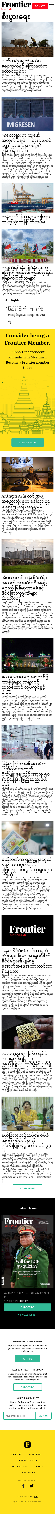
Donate (40, 6)
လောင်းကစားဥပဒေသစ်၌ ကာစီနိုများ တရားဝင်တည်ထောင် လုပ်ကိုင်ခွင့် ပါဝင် (25, 684)
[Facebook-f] (23, 1486)
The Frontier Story (27, 1460)
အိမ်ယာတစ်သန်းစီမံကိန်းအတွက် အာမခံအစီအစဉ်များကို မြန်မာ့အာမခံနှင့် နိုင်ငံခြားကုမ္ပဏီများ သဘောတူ (24, 588)
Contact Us (28, 1472)
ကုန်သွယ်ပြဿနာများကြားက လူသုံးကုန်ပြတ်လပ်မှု (26, 219)
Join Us (27, 1358)
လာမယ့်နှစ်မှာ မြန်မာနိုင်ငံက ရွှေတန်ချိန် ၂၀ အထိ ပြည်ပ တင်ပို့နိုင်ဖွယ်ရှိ (26, 1058)
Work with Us (19, 1466)
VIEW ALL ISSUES (27, 1314)
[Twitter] (31, 1486)
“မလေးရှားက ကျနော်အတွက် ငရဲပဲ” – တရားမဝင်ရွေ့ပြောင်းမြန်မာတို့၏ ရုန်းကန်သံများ (26, 142)
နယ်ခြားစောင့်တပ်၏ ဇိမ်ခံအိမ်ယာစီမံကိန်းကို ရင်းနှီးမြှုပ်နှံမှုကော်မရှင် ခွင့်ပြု (26, 1142)
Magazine (16, 1454)
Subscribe (27, 1387)
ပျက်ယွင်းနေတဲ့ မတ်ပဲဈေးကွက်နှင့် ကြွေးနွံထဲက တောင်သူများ (25, 66)
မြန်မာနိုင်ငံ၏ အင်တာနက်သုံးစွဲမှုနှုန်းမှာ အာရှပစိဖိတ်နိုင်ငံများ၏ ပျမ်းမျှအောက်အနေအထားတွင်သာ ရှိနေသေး (27, 961)
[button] (30, 1496)
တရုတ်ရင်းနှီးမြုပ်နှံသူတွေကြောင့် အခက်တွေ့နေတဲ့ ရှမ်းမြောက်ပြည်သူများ (27, 273)
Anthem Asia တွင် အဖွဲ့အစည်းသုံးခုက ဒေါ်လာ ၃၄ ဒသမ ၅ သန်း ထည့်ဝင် (26, 501)
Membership (35, 1454)
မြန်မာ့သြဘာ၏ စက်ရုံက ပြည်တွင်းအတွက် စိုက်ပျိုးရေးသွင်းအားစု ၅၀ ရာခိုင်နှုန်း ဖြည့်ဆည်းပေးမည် (26, 774)
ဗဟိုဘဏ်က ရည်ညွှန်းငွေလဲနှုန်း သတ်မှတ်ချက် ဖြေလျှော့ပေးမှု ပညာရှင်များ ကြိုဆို (27, 866)
